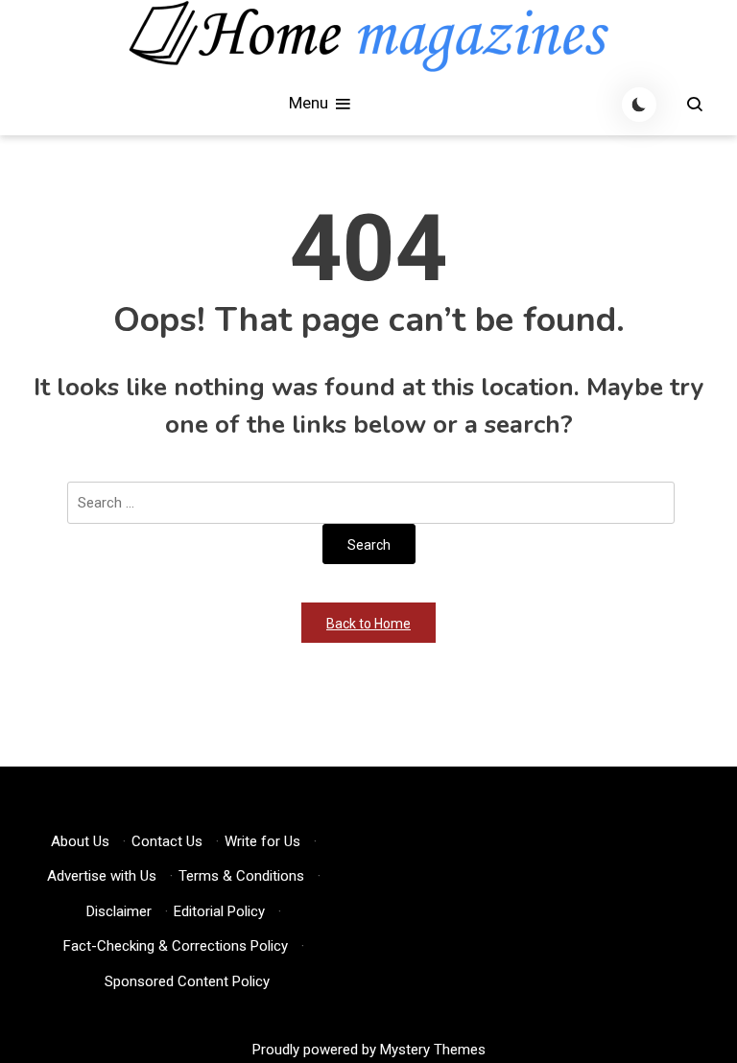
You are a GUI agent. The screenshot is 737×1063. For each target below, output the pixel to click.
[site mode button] (639, 104)
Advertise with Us (101, 876)
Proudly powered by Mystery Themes (369, 1049)
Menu (310, 102)
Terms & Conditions (241, 876)
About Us (80, 841)
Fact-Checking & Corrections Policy (175, 946)
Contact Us (166, 841)
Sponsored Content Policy (187, 981)
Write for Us (262, 841)
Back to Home (368, 623)
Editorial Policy (219, 911)
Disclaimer (119, 911)
